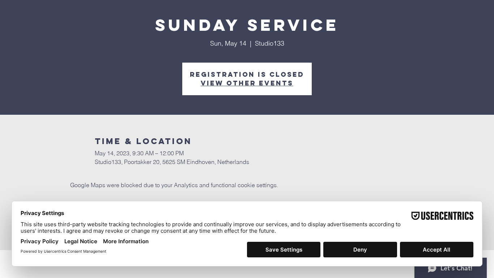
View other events (247, 83)
